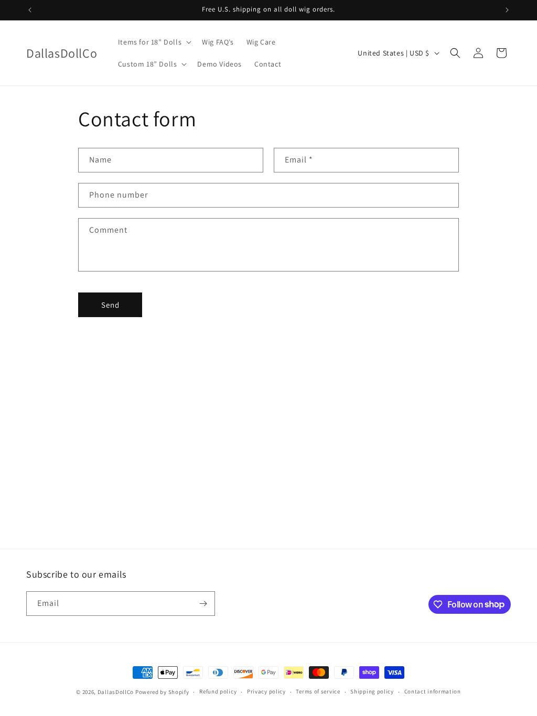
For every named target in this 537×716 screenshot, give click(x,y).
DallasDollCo (116, 692)
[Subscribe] (202, 603)
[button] (154, 42)
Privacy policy (266, 691)
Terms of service (318, 691)
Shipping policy (372, 691)
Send (110, 305)
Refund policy (218, 691)
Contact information (432, 691)
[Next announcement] (507, 10)
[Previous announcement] (29, 10)
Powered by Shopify (162, 692)
